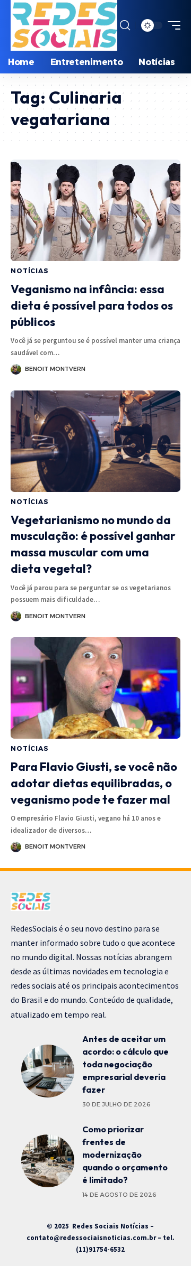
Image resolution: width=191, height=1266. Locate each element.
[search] (125, 25)
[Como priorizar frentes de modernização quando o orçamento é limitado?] (47, 1160)
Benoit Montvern (55, 369)
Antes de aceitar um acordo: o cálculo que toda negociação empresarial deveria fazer (125, 1064)
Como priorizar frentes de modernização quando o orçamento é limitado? (125, 1154)
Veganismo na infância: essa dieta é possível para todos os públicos (92, 305)
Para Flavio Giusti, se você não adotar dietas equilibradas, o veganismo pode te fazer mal (94, 783)
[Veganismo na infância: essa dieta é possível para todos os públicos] (95, 210)
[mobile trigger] (171, 25)
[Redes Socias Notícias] (64, 25)
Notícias (30, 271)
